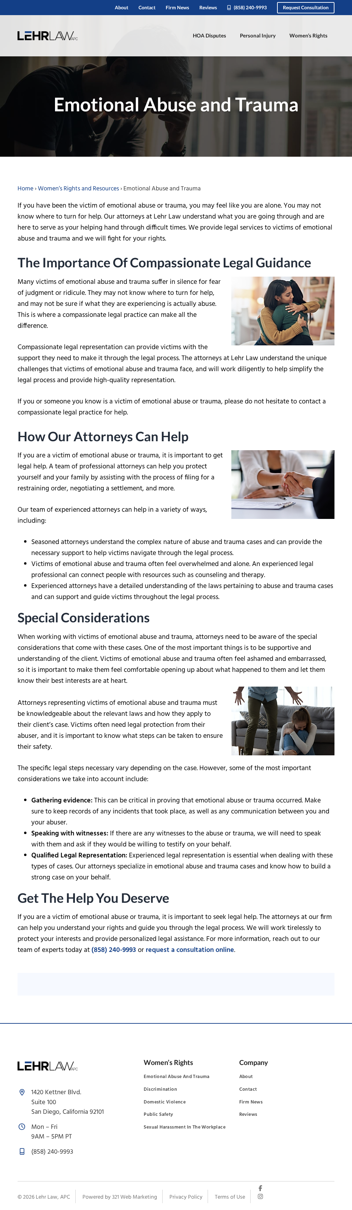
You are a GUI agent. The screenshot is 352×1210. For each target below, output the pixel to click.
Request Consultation (306, 7)
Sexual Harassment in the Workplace (185, 1127)
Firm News (177, 7)
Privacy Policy (185, 1197)
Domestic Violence (165, 1102)
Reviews (208, 7)
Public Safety (158, 1115)
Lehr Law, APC (53, 1197)
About (121, 7)
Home (25, 189)
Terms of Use (230, 1197)
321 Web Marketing (134, 1197)
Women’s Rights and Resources (78, 189)
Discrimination (160, 1090)
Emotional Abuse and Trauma (176, 1077)
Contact (147, 7)
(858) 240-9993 (250, 7)
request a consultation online (190, 950)
